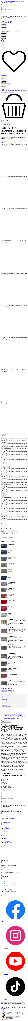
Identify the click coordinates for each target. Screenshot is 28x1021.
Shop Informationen (5, 822)
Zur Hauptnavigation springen (13, 2)
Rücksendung (7, 841)
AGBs (5, 827)
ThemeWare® (4, 1008)
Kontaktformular (12, 818)
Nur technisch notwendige (6, 1016)
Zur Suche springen (18, 1)
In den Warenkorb (6, 706)
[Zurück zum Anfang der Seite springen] (2, 1010)
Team (5, 839)
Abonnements (10, 92)
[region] (14, 333)
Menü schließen (6, 85)
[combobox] (7, 31)
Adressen (16, 90)
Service (2, 833)
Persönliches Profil (9, 90)
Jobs (5, 838)
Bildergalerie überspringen (7, 143)
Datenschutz (6, 828)
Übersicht (3, 90)
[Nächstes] (5, 435)
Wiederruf (6, 829)
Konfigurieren (16, 1016)
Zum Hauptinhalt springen (7, 1)
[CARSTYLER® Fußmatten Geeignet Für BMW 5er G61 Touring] (14, 145)
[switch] (3, 1019)
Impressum (6, 831)
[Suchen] (15, 31)
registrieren (5, 89)
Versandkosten (4, 1003)
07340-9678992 (4, 816)
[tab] (15, 716)
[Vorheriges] (2, 435)
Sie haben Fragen (8, 842)
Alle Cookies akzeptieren (6, 1018)
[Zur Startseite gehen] (6, 22)
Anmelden (3, 88)
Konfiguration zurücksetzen (7, 690)
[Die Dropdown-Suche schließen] (17, 31)
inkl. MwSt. (3, 526)
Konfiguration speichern (6, 691)
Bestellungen (4, 92)
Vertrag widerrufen (5, 821)
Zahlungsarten (22, 90)
